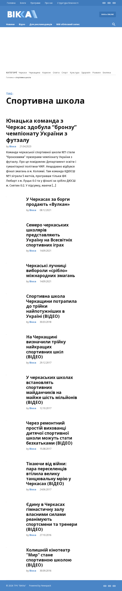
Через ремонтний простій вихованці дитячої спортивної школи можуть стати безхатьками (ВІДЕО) (49, 433)
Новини (10, 24)
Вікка (12, 146)
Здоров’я (85, 72)
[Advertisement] (61, 48)
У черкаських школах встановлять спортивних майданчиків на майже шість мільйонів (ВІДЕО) (51, 389)
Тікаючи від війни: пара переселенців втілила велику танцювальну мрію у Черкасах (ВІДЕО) (48, 473)
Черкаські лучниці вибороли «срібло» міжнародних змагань (50, 270)
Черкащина (34, 72)
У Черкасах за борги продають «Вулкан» (48, 201)
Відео (22, 24)
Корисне (46, 72)
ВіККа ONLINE (107, 14)
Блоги (23, 2)
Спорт (65, 72)
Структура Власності (67, 2)
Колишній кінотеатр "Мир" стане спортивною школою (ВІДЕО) (49, 557)
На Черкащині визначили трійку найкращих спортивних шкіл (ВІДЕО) (46, 347)
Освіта (56, 72)
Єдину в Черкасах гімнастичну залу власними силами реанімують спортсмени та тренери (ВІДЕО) (51, 516)
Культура (74, 72)
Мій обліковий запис (68, 24)
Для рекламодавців (40, 24)
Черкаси (23, 72)
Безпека (107, 72)
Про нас (49, 2)
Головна (11, 2)
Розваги (96, 72)
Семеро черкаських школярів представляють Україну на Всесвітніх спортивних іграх (49, 235)
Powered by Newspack (40, 585)
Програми (35, 2)
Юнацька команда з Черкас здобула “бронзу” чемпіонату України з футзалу (41, 130)
